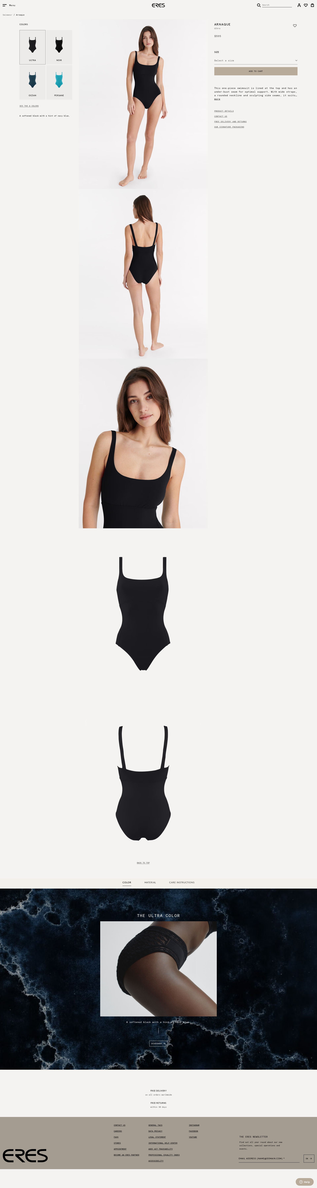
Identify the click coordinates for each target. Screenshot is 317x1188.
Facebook (193, 1131)
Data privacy (155, 1131)
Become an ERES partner (126, 1155)
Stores (117, 1143)
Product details (224, 111)
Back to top (143, 863)
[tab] (127, 882)
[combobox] (256, 60)
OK (307, 1158)
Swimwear (7, 15)
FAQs (116, 1137)
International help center (162, 1143)
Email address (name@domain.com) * (262, 1159)
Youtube (193, 1137)
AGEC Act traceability (160, 1149)
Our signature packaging (229, 127)
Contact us (119, 1125)
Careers (118, 1131)
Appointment (120, 1149)
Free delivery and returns (230, 122)
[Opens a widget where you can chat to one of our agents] (305, 1182)
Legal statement (157, 1137)
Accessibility (155, 1161)
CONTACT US (220, 116)
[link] (299, 5)
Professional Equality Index (164, 1155)
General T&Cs (155, 1125)
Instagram (194, 1125)
